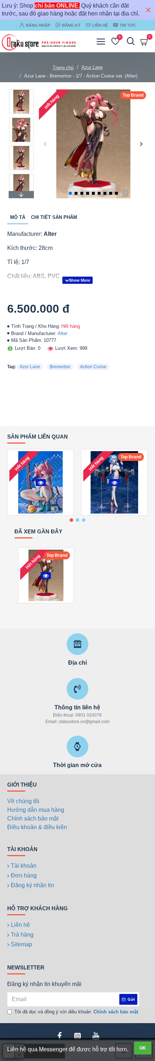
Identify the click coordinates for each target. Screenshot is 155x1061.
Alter (62, 333)
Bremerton (60, 366)
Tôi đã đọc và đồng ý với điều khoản (76, 1011)
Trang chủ (63, 67)
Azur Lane (92, 67)
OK (143, 1048)
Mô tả (17, 217)
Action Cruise (93, 366)
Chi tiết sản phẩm (54, 217)
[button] (45, 143)
